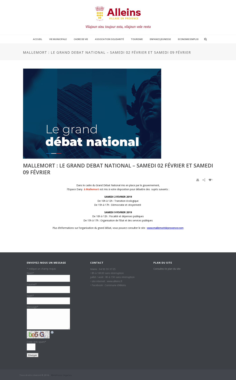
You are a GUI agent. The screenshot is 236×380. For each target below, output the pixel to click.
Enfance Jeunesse (160, 39)
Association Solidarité (109, 39)
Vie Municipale (58, 39)
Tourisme (137, 39)
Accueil (37, 39)
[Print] (197, 180)
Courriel (32, 284)
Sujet (30, 295)
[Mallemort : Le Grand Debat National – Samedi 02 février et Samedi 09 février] (118, 114)
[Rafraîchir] (52, 332)
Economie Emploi (188, 39)
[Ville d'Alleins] (118, 17)
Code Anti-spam (36, 341)
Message (32, 306)
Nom (30, 273)
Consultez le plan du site (167, 268)
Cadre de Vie (81, 39)
